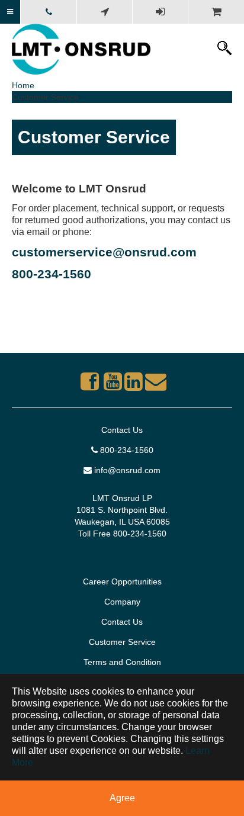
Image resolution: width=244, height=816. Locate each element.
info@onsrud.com (126, 470)
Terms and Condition (122, 662)
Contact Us (122, 430)
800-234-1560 (51, 274)
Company (122, 601)
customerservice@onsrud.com (104, 252)
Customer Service (122, 642)
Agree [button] (122, 798)
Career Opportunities (122, 581)
